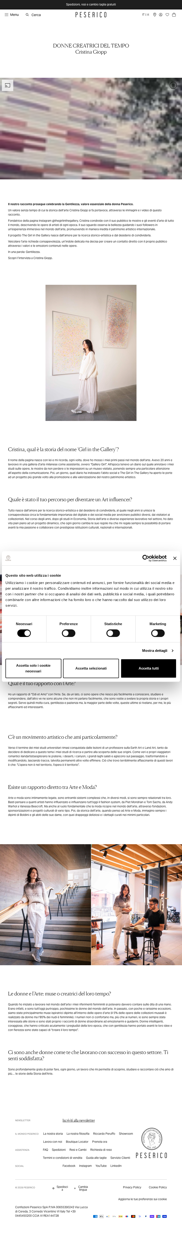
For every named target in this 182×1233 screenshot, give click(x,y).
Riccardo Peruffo (104, 1133)
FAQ (45, 1149)
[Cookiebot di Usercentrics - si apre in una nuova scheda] (146, 558)
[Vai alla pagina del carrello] (174, 14)
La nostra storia (53, 1133)
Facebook (69, 1166)
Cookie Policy (158, 1187)
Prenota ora (99, 1141)
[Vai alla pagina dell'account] (160, 14)
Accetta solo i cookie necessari (33, 668)
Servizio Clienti (120, 1157)
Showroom (126, 1133)
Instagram (85, 1166)
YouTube (101, 1166)
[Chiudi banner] (175, 558)
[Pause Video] (173, 85)
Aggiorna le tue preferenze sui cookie (142, 1199)
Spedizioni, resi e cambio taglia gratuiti (91, 4)
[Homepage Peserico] (91, 14)
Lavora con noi (52, 1141)
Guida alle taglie (96, 1157)
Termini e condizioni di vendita (62, 1157)
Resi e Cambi (77, 1149)
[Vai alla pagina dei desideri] (167, 14)
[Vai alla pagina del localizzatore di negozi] (154, 14)
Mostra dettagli (155, 651)
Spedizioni (59, 1149)
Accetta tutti (149, 668)
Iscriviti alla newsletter (79, 1120)
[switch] (68, 633)
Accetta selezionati (91, 668)
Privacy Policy (132, 1187)
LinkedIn (116, 1166)
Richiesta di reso (101, 1149)
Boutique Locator (77, 1141)
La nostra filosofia (78, 1133)
